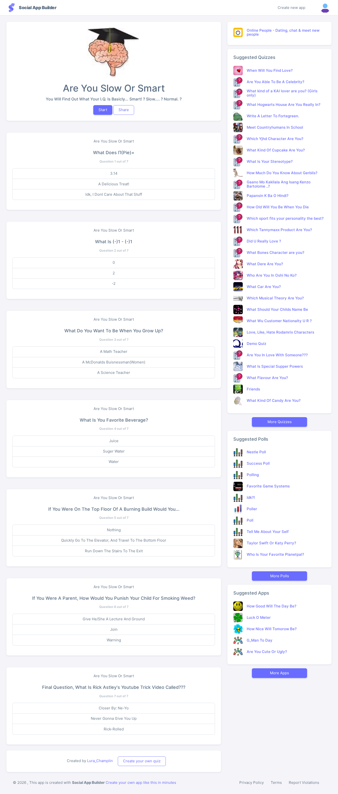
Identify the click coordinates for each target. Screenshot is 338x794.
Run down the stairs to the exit (114, 551)
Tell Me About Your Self (268, 531)
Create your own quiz (142, 761)
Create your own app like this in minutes (141, 782)
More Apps (279, 673)
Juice (114, 440)
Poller (252, 508)
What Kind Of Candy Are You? (274, 400)
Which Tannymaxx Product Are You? (279, 229)
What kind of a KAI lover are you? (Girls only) (282, 93)
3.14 (114, 173)
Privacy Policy (251, 782)
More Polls (279, 576)
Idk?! (251, 497)
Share (124, 109)
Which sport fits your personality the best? (285, 218)
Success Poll (258, 463)
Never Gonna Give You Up (114, 718)
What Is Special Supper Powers (275, 366)
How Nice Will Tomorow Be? (272, 628)
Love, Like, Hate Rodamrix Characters (280, 332)
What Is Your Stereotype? (270, 161)
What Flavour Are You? (267, 377)
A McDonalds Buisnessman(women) (113, 362)
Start (102, 109)
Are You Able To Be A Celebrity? (275, 81)
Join (114, 629)
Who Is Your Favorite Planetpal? (275, 554)
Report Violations (304, 782)
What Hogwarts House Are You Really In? (283, 104)
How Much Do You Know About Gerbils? (282, 172)
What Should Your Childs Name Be (277, 309)
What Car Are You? (264, 286)
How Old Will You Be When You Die (278, 207)
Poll (250, 520)
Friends (253, 389)
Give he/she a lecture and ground (114, 619)
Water (114, 461)
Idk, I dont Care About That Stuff (113, 194)
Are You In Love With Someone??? (277, 355)
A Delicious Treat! (113, 184)
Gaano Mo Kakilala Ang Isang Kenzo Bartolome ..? (279, 184)
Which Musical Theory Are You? (275, 298)
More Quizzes (279, 421)
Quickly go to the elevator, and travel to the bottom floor (113, 540)
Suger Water (114, 451)
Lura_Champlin (100, 760)
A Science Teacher (113, 372)
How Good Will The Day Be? (271, 606)
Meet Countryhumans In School (275, 127)
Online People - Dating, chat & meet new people (283, 32)
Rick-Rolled (114, 729)
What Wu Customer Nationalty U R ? (279, 320)
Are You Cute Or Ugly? (267, 651)
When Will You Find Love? (270, 70)
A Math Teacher (113, 351)
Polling (253, 474)
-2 (114, 283)
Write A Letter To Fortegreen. (273, 116)
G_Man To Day (259, 640)
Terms (276, 782)
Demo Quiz (256, 343)
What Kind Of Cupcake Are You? (276, 150)
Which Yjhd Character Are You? (275, 138)
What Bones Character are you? (275, 252)
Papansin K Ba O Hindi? (268, 195)
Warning (114, 640)
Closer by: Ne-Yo (114, 708)
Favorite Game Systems (268, 486)
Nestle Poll (256, 452)
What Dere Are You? (265, 264)
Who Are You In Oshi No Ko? (272, 275)
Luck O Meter (259, 617)
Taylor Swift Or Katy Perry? (271, 543)
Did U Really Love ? (264, 241)
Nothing (114, 530)
